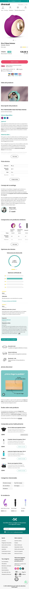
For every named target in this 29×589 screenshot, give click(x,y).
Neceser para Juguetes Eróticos (15, 463)
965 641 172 (12, 69)
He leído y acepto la (14, 532)
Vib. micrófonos (6, 485)
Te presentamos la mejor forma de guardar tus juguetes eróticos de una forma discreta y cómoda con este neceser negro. (16, 466)
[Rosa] (2, 118)
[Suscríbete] (24, 529)
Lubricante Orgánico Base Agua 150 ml (17, 451)
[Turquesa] (5, 118)
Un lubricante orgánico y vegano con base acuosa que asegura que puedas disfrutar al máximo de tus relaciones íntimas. (16, 454)
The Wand (23, 508)
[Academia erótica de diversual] (20, 569)
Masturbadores (5, 570)
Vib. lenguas (16, 485)
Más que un (14, 1)
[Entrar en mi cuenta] (10, 7)
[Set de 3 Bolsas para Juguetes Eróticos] (3, 429)
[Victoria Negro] (15, 502)
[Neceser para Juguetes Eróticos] (3, 465)
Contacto (4, 540)
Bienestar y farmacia (6, 565)
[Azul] (7, 118)
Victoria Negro (14, 508)
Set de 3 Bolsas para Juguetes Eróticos (16, 427)
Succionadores (5, 561)
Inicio (2, 10)
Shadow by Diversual (6, 574)
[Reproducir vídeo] (14, 93)
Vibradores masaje (7, 483)
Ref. (24, 53)
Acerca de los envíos (6, 545)
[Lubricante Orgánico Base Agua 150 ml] (3, 453)
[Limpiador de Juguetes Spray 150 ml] (3, 441)
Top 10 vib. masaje (18, 483)
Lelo (13, 165)
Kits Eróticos (4, 568)
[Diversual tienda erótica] (10, 4)
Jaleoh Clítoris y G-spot (5, 508)
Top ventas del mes (6, 572)
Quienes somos (18, 540)
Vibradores (5, 488)
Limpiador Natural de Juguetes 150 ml (16, 439)
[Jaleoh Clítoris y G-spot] (5, 502)
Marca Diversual (18, 545)
